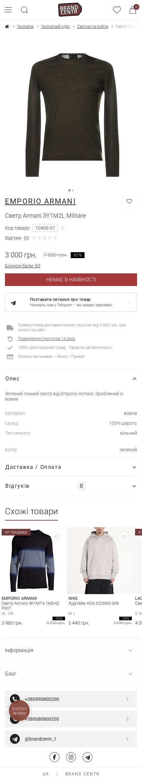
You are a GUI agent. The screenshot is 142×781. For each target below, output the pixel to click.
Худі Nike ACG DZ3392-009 (93, 603)
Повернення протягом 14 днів (46, 338)
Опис (12, 378)
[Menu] (11, 9)
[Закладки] (117, 9)
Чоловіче (25, 26)
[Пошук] (24, 9)
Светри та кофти (92, 26)
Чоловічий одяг (55, 26)
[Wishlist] (57, 537)
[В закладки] (129, 201)
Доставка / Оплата (33, 467)
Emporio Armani (40, 201)
